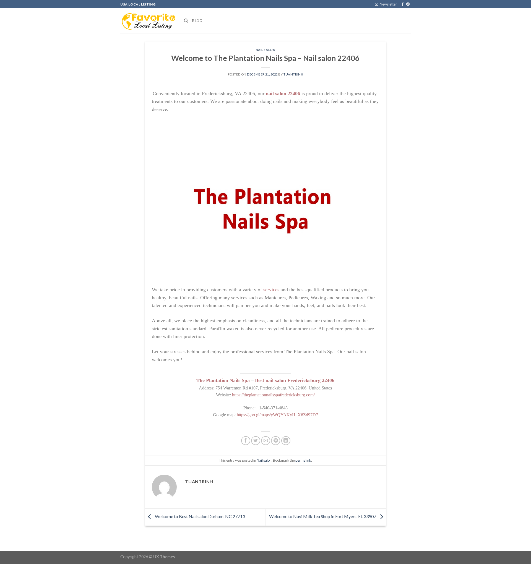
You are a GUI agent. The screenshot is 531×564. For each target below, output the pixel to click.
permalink (303, 460)
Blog (197, 21)
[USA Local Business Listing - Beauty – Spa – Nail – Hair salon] (148, 21)
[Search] (186, 20)
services (271, 289)
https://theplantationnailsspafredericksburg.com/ (273, 395)
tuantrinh (293, 74)
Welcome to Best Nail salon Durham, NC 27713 (199, 516)
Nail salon (265, 49)
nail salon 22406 (283, 93)
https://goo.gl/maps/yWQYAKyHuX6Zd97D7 (277, 414)
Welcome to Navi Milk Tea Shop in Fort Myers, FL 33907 (323, 516)
